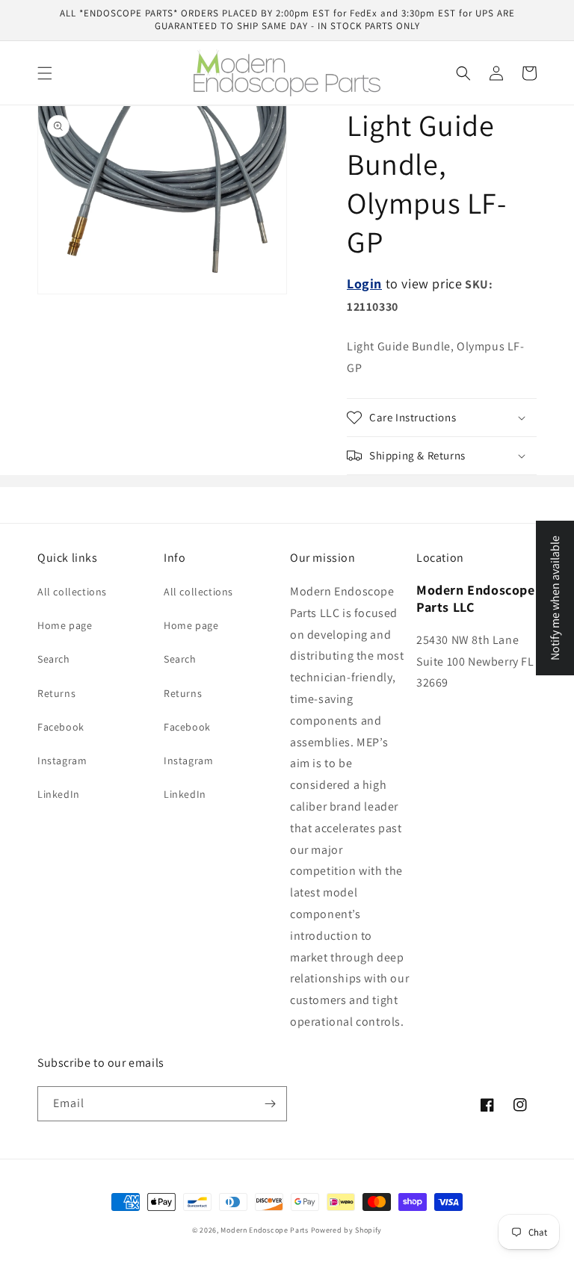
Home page (64, 625)
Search (53, 659)
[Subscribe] (269, 1103)
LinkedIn (58, 794)
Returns (56, 693)
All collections (72, 591)
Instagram (62, 760)
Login (364, 283)
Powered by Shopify (347, 1230)
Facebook (60, 727)
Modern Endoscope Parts (264, 1230)
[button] (44, 73)
